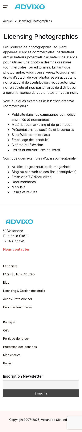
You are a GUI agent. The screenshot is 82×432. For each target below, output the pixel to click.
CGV (6, 330)
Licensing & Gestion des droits (24, 290)
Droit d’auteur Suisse (17, 307)
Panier (7, 363)
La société (10, 266)
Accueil (8, 21)
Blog (6, 282)
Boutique (9, 322)
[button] (5, 7)
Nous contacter (16, 249)
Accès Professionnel (17, 299)
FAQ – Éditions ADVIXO (19, 274)
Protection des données (20, 347)
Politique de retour (16, 338)
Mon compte (12, 355)
